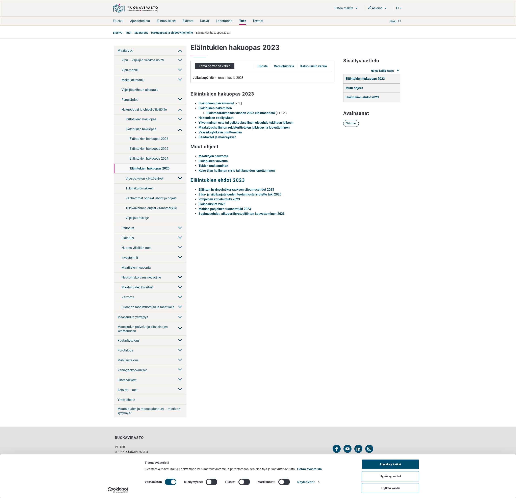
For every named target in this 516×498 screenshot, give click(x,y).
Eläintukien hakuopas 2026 (149, 139)
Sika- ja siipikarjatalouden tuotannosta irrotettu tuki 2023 (240, 194)
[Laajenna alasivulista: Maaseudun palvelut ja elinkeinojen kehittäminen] (180, 329)
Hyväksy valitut (390, 476)
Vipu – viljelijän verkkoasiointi (143, 60)
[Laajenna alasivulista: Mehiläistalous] (180, 360)
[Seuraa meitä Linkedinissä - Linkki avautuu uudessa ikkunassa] (358, 449)
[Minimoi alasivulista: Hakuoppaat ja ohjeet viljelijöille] (180, 109)
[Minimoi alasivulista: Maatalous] (180, 50)
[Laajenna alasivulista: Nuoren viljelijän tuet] (180, 248)
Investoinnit (130, 258)
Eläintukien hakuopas (141, 129)
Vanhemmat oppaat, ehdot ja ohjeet (151, 198)
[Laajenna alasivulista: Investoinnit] (180, 258)
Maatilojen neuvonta (136, 267)
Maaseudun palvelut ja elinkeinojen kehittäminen (143, 329)
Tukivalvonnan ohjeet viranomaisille (151, 208)
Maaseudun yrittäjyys (133, 317)
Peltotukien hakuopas (141, 119)
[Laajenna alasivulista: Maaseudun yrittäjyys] (180, 317)
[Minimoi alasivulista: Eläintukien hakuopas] (180, 129)
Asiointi (377, 8)
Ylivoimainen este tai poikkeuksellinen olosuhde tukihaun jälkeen (246, 123)
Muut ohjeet (354, 88)
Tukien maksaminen (213, 166)
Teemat (258, 21)
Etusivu (118, 21)
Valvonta (128, 297)
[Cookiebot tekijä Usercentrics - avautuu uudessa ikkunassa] (118, 490)
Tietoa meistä (344, 8)
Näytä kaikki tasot (382, 70)
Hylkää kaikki (390, 488)
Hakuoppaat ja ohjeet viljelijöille (172, 32)
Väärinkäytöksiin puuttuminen (220, 132)
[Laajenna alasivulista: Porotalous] (180, 350)
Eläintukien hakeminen (215, 108)
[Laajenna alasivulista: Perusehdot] (180, 100)
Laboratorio (224, 21)
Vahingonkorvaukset (132, 370)
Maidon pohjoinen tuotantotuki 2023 (225, 209)
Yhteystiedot (126, 400)
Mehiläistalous (128, 360)
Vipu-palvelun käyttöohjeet (144, 178)
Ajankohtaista (140, 21)
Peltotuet (128, 228)
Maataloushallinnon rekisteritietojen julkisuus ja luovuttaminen (244, 127)
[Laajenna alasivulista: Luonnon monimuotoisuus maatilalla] (180, 307)
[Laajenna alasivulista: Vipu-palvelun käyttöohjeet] (180, 178)
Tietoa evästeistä (309, 469)
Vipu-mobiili (130, 70)
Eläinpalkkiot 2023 (212, 204)
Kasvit (204, 21)
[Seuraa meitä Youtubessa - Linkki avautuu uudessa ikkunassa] (347, 449)
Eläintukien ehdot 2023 (362, 97)
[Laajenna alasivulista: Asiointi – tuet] (180, 390)
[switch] (211, 482)
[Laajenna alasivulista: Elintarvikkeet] (180, 380)
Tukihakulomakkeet (139, 188)
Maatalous (141, 32)
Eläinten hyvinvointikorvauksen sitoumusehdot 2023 (236, 189)
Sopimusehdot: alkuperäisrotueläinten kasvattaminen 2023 (242, 214)
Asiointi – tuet (127, 390)
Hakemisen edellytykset (216, 118)
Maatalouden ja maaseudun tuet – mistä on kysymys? (149, 411)
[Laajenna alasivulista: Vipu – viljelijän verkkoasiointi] (180, 60)
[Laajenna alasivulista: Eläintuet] (180, 238)
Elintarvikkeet (166, 21)
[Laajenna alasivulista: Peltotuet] (180, 228)
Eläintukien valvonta (213, 161)
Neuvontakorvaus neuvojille (141, 277)
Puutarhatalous (128, 340)
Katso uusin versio (313, 66)
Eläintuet (128, 238)
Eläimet (188, 21)
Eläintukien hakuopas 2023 (150, 168)
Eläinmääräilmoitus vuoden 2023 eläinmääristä (241, 113)
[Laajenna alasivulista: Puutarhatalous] (180, 340)
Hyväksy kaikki (390, 464)
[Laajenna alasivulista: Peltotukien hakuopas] (180, 119)
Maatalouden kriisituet (137, 287)
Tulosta (262, 66)
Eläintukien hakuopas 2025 (149, 149)
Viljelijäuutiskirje (137, 218)
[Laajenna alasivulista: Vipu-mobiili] (180, 70)
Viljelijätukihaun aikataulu (140, 90)
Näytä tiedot (305, 482)
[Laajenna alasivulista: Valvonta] (180, 297)
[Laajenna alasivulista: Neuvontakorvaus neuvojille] (180, 277)
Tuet (242, 21)
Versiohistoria (284, 66)
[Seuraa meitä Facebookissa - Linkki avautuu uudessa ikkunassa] (337, 449)
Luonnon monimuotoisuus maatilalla (148, 307)
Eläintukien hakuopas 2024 (149, 158)
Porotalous (125, 350)
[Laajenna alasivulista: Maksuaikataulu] (180, 80)
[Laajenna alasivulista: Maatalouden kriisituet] (180, 287)
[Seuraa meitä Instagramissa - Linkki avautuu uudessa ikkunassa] (369, 449)
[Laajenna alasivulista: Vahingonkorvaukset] (180, 370)
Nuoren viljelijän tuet (136, 248)
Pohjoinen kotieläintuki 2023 (219, 199)
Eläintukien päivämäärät (216, 103)
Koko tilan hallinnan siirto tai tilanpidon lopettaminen (237, 171)
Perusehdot (130, 100)
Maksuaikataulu (133, 80)
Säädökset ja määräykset (217, 137)
